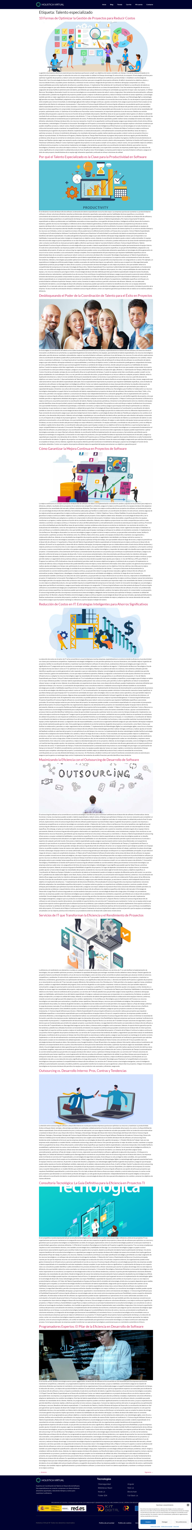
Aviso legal (176, 1526)
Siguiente (149, 1472)
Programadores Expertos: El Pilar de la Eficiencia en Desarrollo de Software (91, 1326)
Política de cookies (155, 1526)
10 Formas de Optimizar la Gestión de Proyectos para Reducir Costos (87, 18)
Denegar (165, 1522)
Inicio (104, 4)
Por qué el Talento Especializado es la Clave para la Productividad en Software (93, 157)
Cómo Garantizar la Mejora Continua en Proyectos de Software (83, 449)
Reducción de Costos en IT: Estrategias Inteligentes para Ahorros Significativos (93, 604)
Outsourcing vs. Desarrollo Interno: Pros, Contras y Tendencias (82, 1071)
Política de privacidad (166, 1526)
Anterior (43, 1472)
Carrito (128, 4)
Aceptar (148, 1522)
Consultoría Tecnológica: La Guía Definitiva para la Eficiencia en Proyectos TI (92, 1183)
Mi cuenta (138, 4)
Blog (111, 4)
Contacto (149, 4)
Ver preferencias (181, 1522)
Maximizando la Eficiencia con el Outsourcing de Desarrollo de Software (89, 760)
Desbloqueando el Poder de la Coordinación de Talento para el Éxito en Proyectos (95, 295)
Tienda (119, 4)
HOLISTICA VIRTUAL (53, 4)
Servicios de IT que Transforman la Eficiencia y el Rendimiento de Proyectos (91, 915)
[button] (188, 1505)
